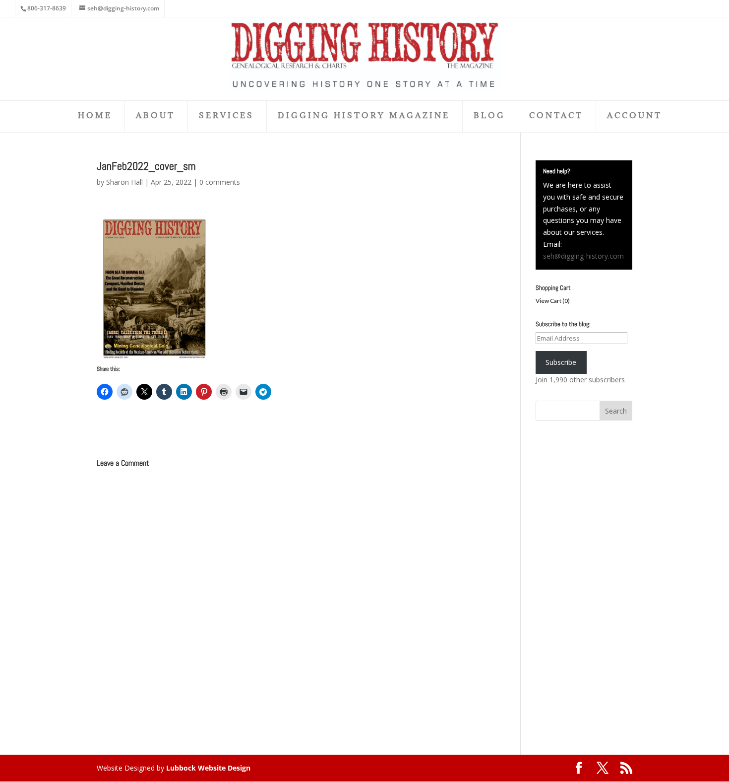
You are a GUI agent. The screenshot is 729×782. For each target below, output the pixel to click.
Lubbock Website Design (208, 768)
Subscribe (561, 362)
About (155, 116)
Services (226, 116)
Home (95, 116)
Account (634, 116)
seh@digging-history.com (583, 256)
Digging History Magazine (364, 116)
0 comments (219, 182)
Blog (489, 116)
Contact (556, 116)
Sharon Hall (124, 182)
